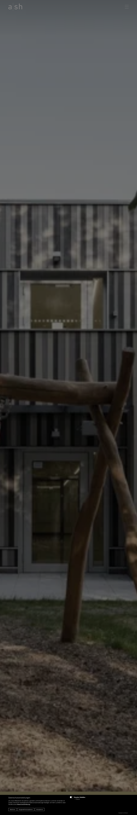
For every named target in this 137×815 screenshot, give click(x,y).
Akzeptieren (39, 809)
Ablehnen (12, 809)
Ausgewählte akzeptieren (26, 809)
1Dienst (77, 799)
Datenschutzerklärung (23, 804)
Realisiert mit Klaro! (123, 813)
